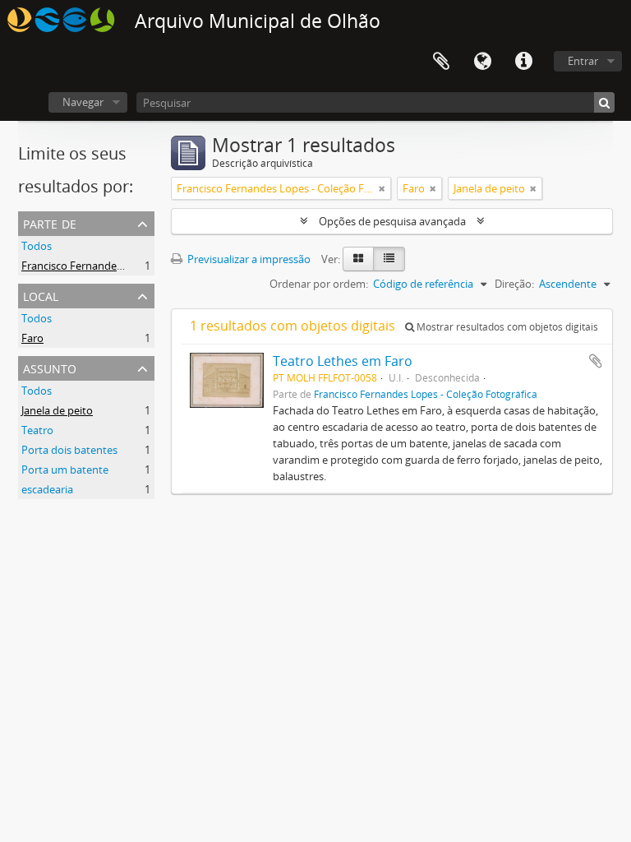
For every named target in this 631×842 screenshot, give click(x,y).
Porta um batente (64, 469)
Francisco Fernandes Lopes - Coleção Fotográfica (140, 265)
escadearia (47, 489)
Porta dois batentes (69, 449)
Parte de (49, 222)
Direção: (514, 283)
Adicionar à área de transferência (595, 361)
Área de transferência (441, 61)
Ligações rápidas (523, 61)
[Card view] (358, 259)
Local (40, 295)
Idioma (482, 61)
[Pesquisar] (604, 102)
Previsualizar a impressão (248, 259)
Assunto (49, 367)
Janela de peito (57, 410)
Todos (36, 245)
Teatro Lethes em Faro (342, 361)
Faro (32, 338)
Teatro (37, 430)
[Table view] (389, 259)
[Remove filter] (382, 188)
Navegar (83, 102)
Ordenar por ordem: (318, 283)
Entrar (583, 60)
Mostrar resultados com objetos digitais (506, 327)
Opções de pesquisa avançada (392, 221)
